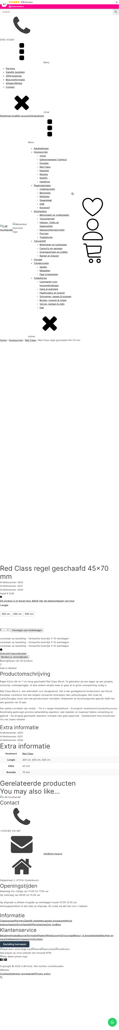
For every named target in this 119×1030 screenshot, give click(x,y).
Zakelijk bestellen (15, 72)
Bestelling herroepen (14, 944)
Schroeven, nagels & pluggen (55, 296)
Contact (10, 87)
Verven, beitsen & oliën (52, 304)
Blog (58, 924)
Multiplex (45, 196)
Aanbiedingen (41, 148)
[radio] (6, 614)
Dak (42, 307)
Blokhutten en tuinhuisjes (53, 244)
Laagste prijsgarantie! (55, 920)
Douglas (44, 163)
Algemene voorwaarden (22, 973)
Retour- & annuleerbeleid (87, 935)
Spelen (43, 266)
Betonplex (45, 192)
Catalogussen (7, 920)
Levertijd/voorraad (63, 935)
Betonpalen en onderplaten (54, 214)
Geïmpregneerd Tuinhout (53, 159)
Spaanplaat (46, 200)
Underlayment (47, 189)
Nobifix (44, 177)
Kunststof (45, 207)
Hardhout (45, 181)
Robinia (44, 174)
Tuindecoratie (41, 263)
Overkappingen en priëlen (54, 252)
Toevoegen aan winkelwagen (27, 630)
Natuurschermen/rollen (52, 229)
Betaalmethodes (9, 935)
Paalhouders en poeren (52, 292)
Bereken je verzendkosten (14, 657)
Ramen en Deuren (49, 255)
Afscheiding (40, 211)
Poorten (44, 233)
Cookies (4, 973)
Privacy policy (43, 973)
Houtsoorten (41, 152)
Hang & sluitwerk (49, 289)
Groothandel (23, 924)
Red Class (45, 166)
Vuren (43, 155)
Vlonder (38, 259)
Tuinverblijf (40, 241)
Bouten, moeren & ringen (53, 300)
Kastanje (44, 170)
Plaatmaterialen (42, 185)
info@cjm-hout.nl (52, 853)
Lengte (4, 605)
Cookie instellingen (10, 962)
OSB (42, 203)
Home (3, 340)
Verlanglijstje (37, 115)
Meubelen (45, 270)
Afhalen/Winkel (14, 83)
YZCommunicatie (19, 969)
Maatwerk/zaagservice (21, 939)
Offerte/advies (14, 75)
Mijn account (23, 115)
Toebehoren (46, 237)
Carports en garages (51, 248)
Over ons (51, 924)
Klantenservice (8, 115)
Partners (10, 68)
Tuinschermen (47, 218)
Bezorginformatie (15, 79)
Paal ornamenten (49, 274)
